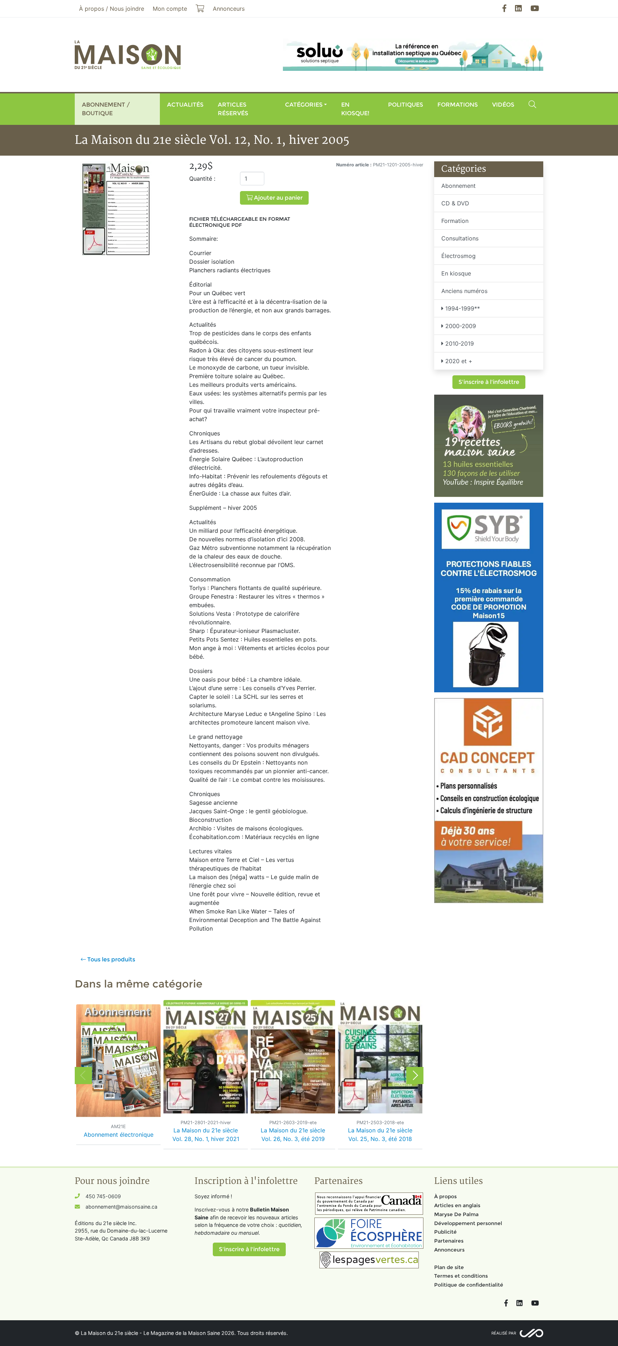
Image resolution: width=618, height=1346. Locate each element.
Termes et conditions (461, 1276)
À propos (445, 1196)
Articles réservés (233, 109)
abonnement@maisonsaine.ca (121, 1207)
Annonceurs (449, 1250)
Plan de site (449, 1267)
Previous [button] (83, 1075)
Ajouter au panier (277, 197)
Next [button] (414, 1075)
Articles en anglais (457, 1205)
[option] (118, 1075)
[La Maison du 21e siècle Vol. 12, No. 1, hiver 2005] (116, 209)
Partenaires (449, 1241)
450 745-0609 (103, 1196)
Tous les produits (110, 959)
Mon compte (170, 8)
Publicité (445, 1232)
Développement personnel (468, 1223)
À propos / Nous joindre (111, 8)
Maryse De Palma (456, 1214)
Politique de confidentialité (468, 1285)
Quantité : (202, 178)
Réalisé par (503, 1333)
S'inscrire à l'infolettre (488, 382)
